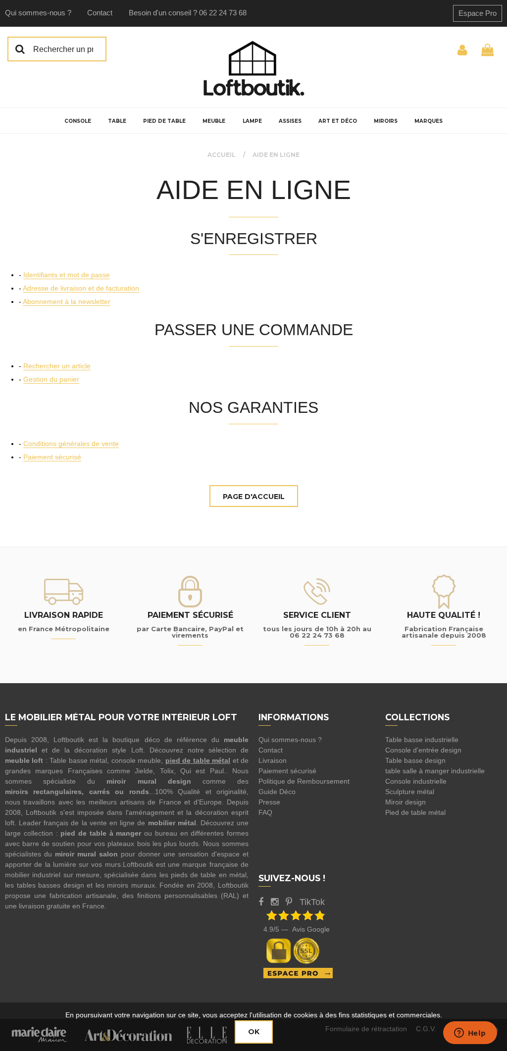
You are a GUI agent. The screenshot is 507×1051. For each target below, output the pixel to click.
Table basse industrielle (421, 740)
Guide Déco (277, 792)
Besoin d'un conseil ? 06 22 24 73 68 (188, 12)
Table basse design (415, 760)
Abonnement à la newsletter (66, 301)
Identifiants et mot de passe (66, 275)
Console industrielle (416, 781)
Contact (99, 12)
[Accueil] (253, 68)
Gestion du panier (51, 379)
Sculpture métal (409, 792)
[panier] (487, 49)
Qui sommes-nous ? (38, 12)
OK (253, 1031)
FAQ (265, 812)
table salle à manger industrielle (435, 771)
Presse (269, 802)
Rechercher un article (57, 366)
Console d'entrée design (423, 750)
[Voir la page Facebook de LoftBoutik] (260, 902)
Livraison (272, 760)
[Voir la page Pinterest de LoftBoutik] (289, 902)
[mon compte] (462, 49)
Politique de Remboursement (304, 781)
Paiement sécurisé (52, 457)
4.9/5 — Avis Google (296, 929)
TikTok (312, 902)
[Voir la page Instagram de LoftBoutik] (274, 902)
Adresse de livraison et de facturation (81, 288)
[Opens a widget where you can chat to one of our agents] (470, 1033)
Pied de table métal (415, 812)
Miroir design (405, 802)
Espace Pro (477, 13)
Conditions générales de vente (71, 444)
